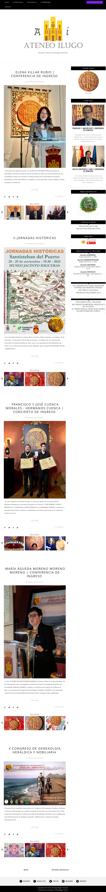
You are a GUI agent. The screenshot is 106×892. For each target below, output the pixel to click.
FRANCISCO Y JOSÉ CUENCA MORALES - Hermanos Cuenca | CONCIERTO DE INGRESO (35, 408)
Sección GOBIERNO (88, 255)
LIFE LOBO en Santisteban (88, 290)
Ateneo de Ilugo (52, 888)
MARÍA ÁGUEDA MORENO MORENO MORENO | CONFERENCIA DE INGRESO (35, 572)
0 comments (59, 196)
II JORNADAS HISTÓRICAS (34, 238)
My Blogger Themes (62, 890)
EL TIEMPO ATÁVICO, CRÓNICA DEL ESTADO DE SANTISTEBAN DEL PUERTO (88, 310)
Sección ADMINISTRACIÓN (88, 260)
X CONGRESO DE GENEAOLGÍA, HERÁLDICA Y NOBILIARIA (35, 750)
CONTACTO (8, 7)
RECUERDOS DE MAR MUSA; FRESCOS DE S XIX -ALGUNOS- (88, 305)
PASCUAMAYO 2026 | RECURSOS (88, 302)
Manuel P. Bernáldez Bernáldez (88, 228)
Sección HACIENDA (88, 265)
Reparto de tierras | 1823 (88, 262)
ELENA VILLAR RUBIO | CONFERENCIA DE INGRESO (34, 74)
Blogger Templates (62, 888)
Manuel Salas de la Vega (88, 226)
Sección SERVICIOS (87, 272)
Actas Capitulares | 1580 (88, 257)
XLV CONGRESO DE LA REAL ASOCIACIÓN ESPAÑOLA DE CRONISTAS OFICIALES (88, 286)
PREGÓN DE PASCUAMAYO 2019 (88, 293)
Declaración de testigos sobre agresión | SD (88, 275)
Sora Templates (49, 890)
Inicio (26, 870)
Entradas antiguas (59, 870)
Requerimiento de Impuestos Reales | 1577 (88, 268)
